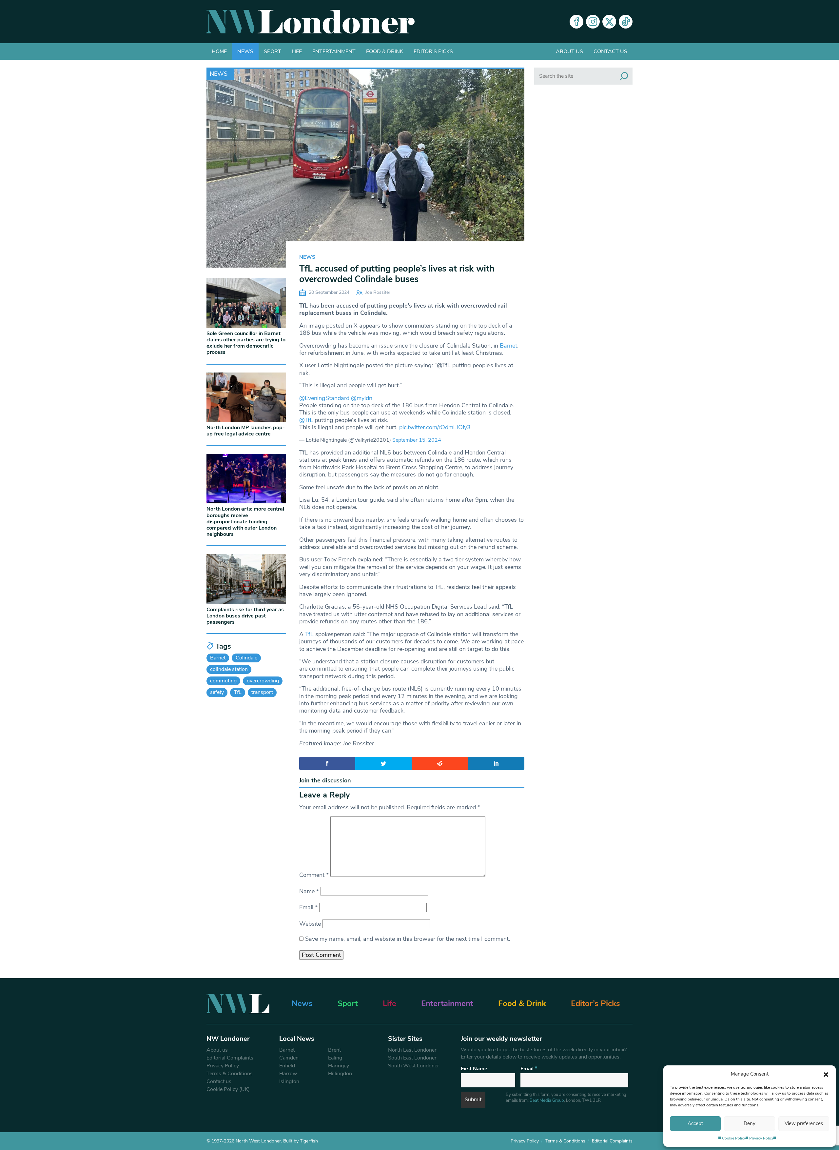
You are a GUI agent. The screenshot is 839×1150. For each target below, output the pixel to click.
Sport (272, 51)
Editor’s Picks (595, 1003)
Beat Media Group (547, 1100)
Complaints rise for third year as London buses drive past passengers (245, 616)
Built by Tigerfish (300, 1141)
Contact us (610, 51)
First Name (474, 1068)
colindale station (229, 669)
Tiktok (626, 22)
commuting (223, 680)
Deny (749, 1123)
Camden (289, 1057)
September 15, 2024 (416, 440)
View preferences (804, 1123)
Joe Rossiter (377, 292)
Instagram (593, 22)
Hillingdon (340, 1073)
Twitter (609, 22)
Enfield (287, 1065)
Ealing (335, 1057)
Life (297, 51)
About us (569, 51)
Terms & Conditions (229, 1073)
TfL (309, 634)
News (245, 51)
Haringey (338, 1065)
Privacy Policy (761, 1138)
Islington (289, 1081)
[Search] (624, 76)
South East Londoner (412, 1057)
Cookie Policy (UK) (228, 1089)
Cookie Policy (734, 1138)
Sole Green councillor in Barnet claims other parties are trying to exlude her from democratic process (245, 343)
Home (219, 51)
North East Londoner (412, 1050)
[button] (826, 1074)
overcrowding (263, 680)
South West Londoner (413, 1065)
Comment (314, 874)
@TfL (306, 420)
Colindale (246, 657)
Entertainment (334, 51)
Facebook (576, 22)
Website (310, 923)
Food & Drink (384, 51)
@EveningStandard (324, 398)
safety (217, 692)
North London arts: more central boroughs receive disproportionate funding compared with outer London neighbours (245, 521)
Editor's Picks (433, 51)
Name (309, 891)
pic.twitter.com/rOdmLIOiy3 (435, 427)
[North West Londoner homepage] (310, 21)
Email (308, 907)
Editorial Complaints (229, 1057)
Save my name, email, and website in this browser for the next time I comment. (407, 938)
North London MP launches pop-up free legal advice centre (245, 430)
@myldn (361, 398)
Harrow (288, 1073)
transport (262, 692)
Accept (695, 1123)
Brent (334, 1050)
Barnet (508, 346)
